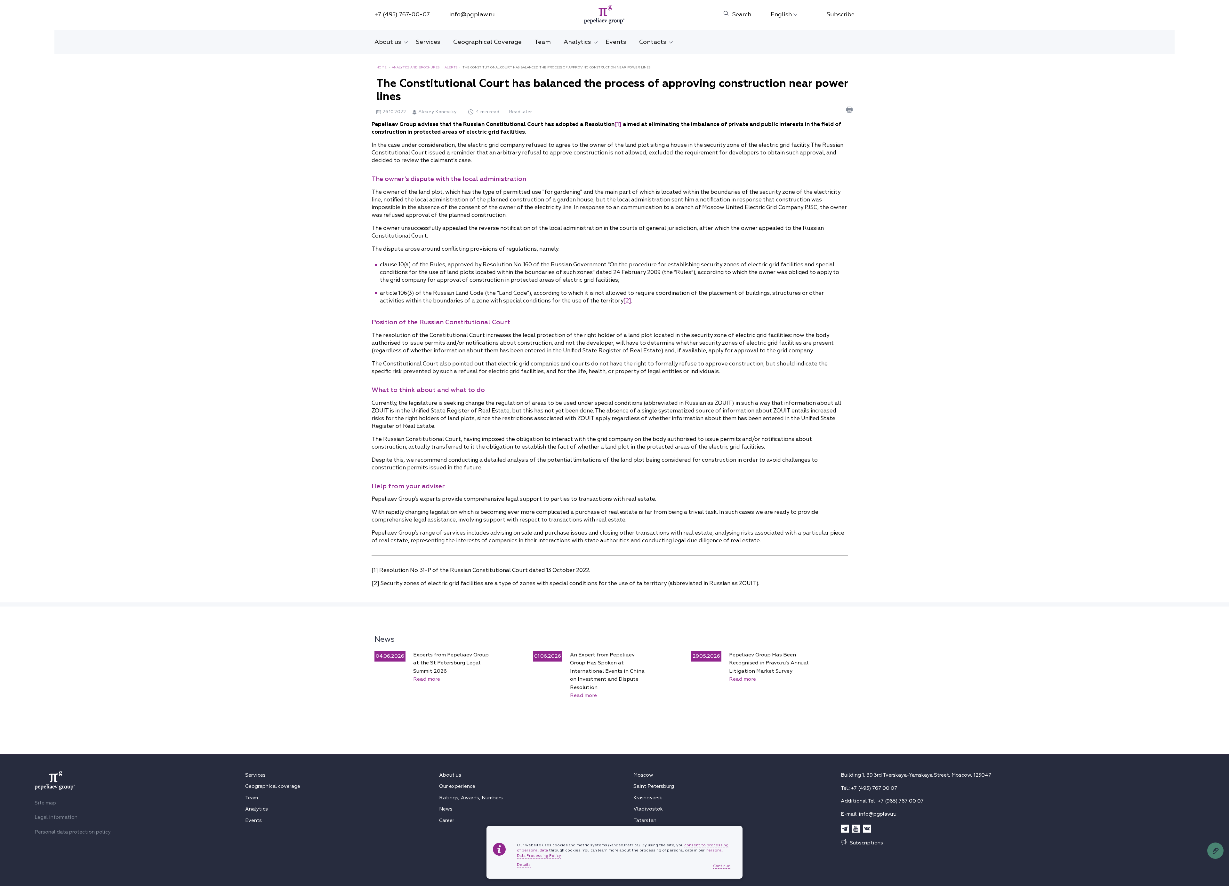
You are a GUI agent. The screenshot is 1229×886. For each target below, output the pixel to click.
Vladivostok (648, 809)
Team (542, 42)
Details (524, 865)
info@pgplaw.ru (472, 14)
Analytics (577, 42)
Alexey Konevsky (438, 111)
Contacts (652, 42)
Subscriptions (866, 843)
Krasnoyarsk (647, 798)
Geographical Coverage (487, 42)
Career (446, 820)
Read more (426, 679)
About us (387, 42)
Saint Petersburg (653, 786)
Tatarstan (644, 820)
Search (741, 14)
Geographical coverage (272, 786)
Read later (520, 111)
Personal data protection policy (73, 832)
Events (616, 42)
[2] (627, 300)
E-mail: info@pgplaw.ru (868, 814)
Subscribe (841, 14)
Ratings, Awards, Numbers (471, 798)
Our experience (457, 786)
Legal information (56, 817)
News (384, 639)
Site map (45, 803)
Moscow (643, 775)
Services (428, 42)
